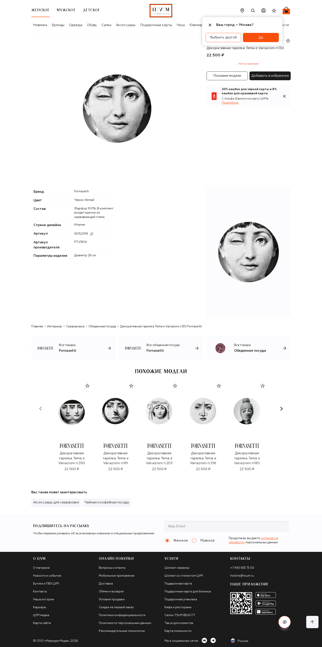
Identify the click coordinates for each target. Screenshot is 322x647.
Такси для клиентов (179, 623)
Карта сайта (42, 623)
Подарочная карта (178, 583)
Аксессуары (125, 25)
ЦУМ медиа (41, 615)
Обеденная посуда (102, 326)
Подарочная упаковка (181, 599)
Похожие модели (227, 75)
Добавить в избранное (270, 75)
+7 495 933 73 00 (242, 568)
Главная (37, 326)
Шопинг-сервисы (177, 568)
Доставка (106, 583)
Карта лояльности (178, 631)
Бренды (58, 25)
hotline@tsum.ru (242, 575)
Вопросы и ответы (112, 568)
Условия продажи (112, 599)
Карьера (39, 607)
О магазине (41, 568)
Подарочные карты (156, 25)
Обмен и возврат (111, 591)
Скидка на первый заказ (116, 607)
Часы (181, 25)
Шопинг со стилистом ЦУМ (184, 575)
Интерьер (54, 326)
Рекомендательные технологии (122, 631)
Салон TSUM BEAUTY (180, 615)
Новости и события (47, 575)
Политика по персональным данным (125, 623)
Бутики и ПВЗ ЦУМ (46, 583)
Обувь (92, 25)
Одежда (75, 25)
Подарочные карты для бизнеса (188, 591)
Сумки (106, 25)
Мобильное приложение (116, 575)
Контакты (40, 591)
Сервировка (75, 326)
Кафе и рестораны (178, 607)
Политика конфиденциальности (122, 615)
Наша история (43, 599)
